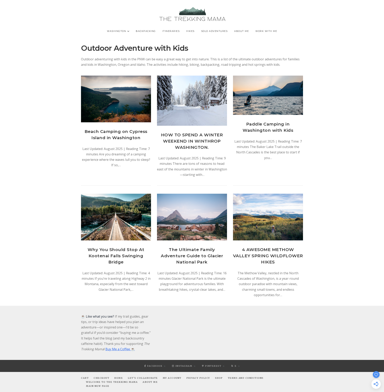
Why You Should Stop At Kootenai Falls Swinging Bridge (116, 255)
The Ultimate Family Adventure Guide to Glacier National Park (192, 255)
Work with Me (266, 31)
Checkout (101, 378)
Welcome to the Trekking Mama (112, 382)
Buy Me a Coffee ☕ (120, 349)
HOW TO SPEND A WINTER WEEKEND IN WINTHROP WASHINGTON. (192, 141)
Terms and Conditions (246, 378)
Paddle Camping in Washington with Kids (268, 127)
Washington (116, 31)
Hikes (190, 31)
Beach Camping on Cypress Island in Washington (116, 134)
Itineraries (171, 31)
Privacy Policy (198, 378)
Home (118, 378)
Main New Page (97, 386)
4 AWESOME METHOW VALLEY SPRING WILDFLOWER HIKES (268, 255)
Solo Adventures (214, 31)
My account (172, 378)
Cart (85, 378)
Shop (219, 378)
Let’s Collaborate (143, 378)
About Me (241, 31)
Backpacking (146, 31)
